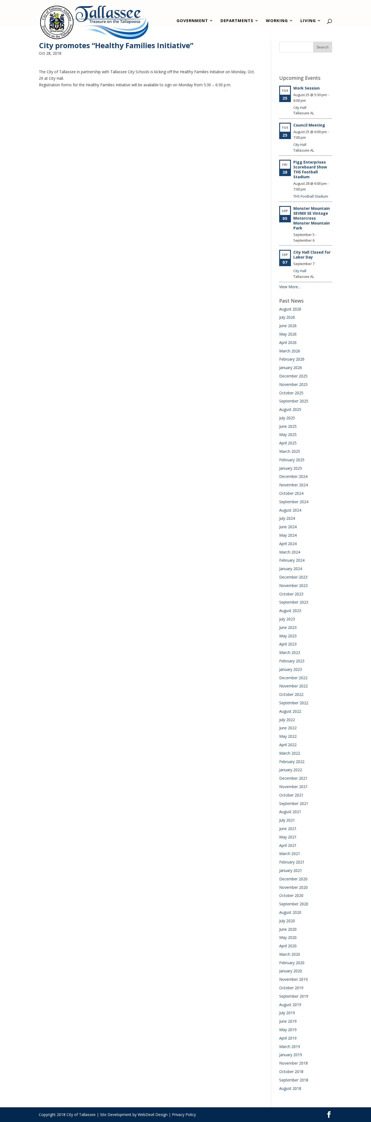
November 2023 (293, 585)
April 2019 (288, 1038)
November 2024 (293, 484)
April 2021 (288, 845)
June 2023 (288, 627)
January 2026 (290, 367)
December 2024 (293, 476)
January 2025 (290, 468)
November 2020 (293, 887)
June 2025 (288, 426)
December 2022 (293, 677)
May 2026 (288, 334)
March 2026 (289, 350)
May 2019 (288, 1029)
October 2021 (291, 795)
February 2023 (291, 660)
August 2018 (290, 1088)
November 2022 (293, 685)
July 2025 (287, 417)
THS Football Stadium (310, 196)
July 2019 (287, 1012)
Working (277, 21)
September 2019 (293, 996)
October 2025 (291, 392)
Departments (237, 21)
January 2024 (290, 568)
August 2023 (290, 610)
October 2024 (291, 493)
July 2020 (287, 920)
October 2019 (291, 987)
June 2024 (288, 526)
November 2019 (293, 979)
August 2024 (290, 510)
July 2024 (287, 518)
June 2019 (288, 1021)
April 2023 (288, 644)
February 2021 (291, 862)
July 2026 (287, 317)
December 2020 (293, 878)
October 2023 (291, 594)
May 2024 (288, 535)
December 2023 (293, 577)
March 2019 (289, 1046)
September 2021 (293, 803)
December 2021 (293, 778)
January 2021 (290, 870)
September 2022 (293, 702)
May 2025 (288, 434)
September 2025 (293, 401)
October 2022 (291, 694)
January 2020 (290, 970)
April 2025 (288, 442)
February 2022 (291, 761)
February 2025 (291, 459)
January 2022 (290, 769)
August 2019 (290, 1004)
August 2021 (290, 811)
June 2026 (288, 325)
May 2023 (288, 635)
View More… (290, 286)
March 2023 (289, 652)
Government (192, 21)
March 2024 (289, 552)
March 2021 (289, 853)
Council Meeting (309, 125)
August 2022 (290, 711)
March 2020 (289, 954)
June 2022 (288, 727)
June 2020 (288, 929)
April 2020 (288, 945)
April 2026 (288, 342)
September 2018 (293, 1080)
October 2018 (291, 1071)
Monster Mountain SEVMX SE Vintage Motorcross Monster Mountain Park (311, 218)
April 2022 (288, 744)
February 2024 (291, 560)
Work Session (306, 88)
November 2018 (293, 1063)
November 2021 (293, 786)
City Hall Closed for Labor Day (312, 255)
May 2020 (288, 937)
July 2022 (287, 719)
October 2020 (291, 895)
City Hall (299, 107)
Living (308, 21)
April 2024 (288, 543)
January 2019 (290, 1054)
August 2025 (290, 409)
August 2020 (290, 912)
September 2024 (293, 501)
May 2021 (288, 837)
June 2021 (288, 828)
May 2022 (288, 736)
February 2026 (291, 359)
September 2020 (293, 903)
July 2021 (287, 820)
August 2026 (290, 309)
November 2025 (293, 384)
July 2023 (287, 619)
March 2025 (289, 451)
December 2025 (293, 376)
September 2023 (293, 602)
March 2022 (289, 753)
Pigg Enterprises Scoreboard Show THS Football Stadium (310, 169)
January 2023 (290, 669)
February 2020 (291, 962)
